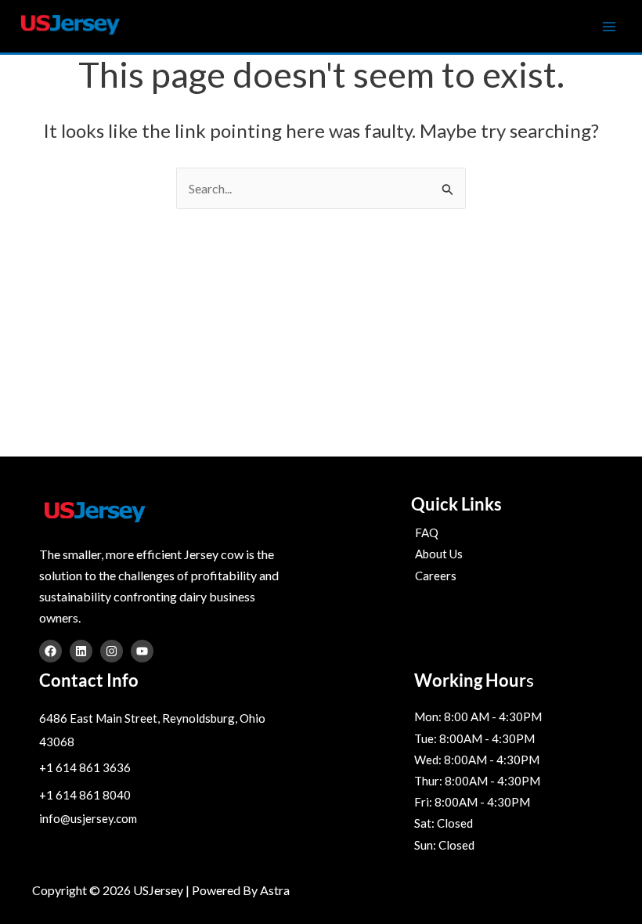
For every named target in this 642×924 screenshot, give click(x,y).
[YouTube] (142, 651)
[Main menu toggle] (609, 26)
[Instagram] (111, 651)
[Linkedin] (81, 651)
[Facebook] (50, 651)
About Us (439, 554)
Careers (435, 575)
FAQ (426, 532)
